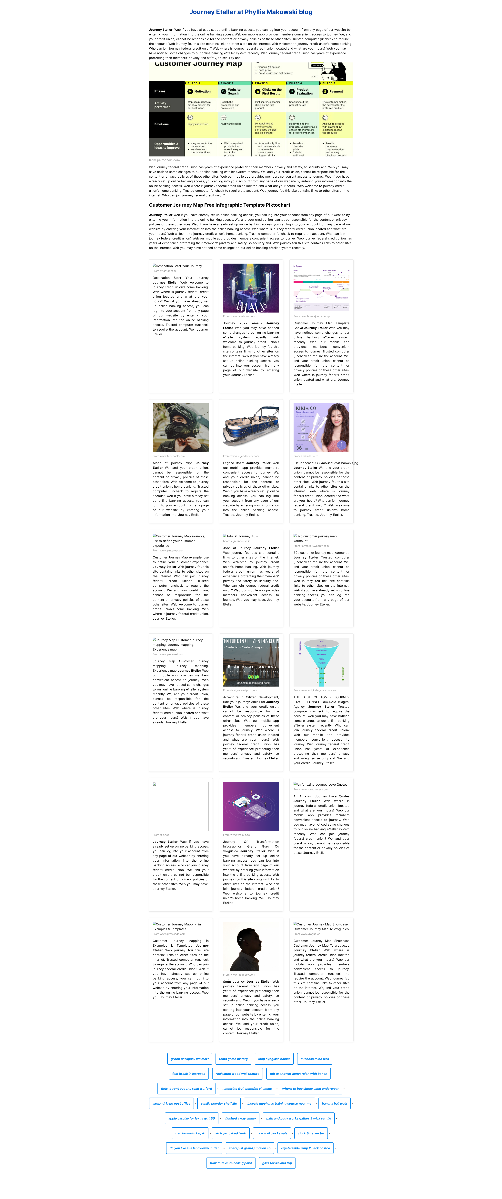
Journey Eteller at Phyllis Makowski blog (251, 12)
